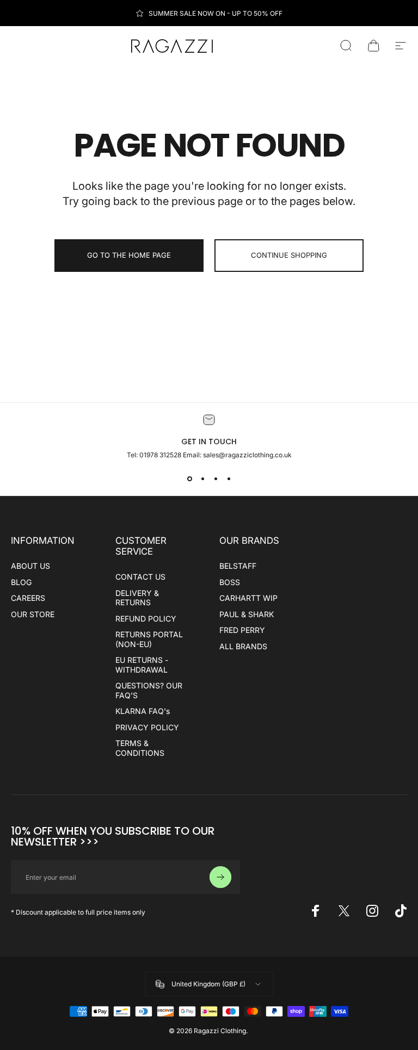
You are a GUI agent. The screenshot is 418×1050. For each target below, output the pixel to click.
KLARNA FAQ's (142, 711)
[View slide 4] (228, 478)
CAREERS (28, 597)
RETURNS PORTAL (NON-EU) (149, 639)
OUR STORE (32, 614)
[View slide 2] (202, 478)
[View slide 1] (189, 478)
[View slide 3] (215, 478)
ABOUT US (30, 565)
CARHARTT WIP (248, 597)
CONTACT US (140, 576)
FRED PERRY (242, 630)
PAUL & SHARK (246, 614)
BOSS (229, 582)
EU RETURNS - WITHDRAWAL (141, 664)
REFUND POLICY (145, 618)
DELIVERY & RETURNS (137, 597)
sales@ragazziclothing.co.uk (247, 455)
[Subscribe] (220, 877)
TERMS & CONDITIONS (139, 747)
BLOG (21, 582)
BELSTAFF (237, 565)
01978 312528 (161, 455)
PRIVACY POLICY (147, 727)
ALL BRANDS (243, 646)
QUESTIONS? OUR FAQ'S (148, 690)
